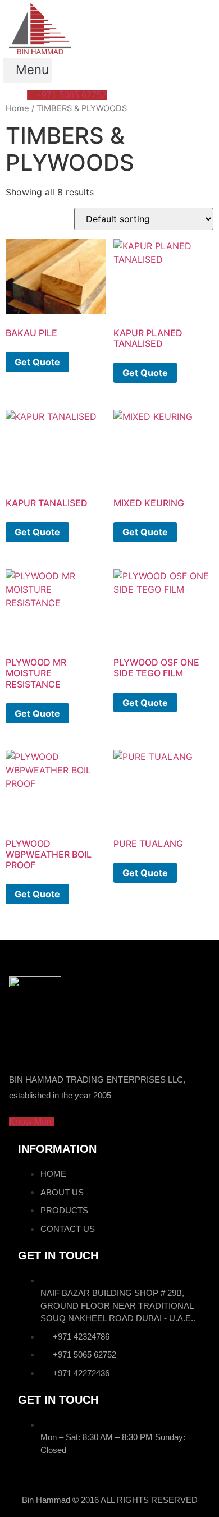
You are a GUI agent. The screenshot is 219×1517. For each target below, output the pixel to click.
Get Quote (37, 362)
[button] (27, 70)
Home (17, 108)
